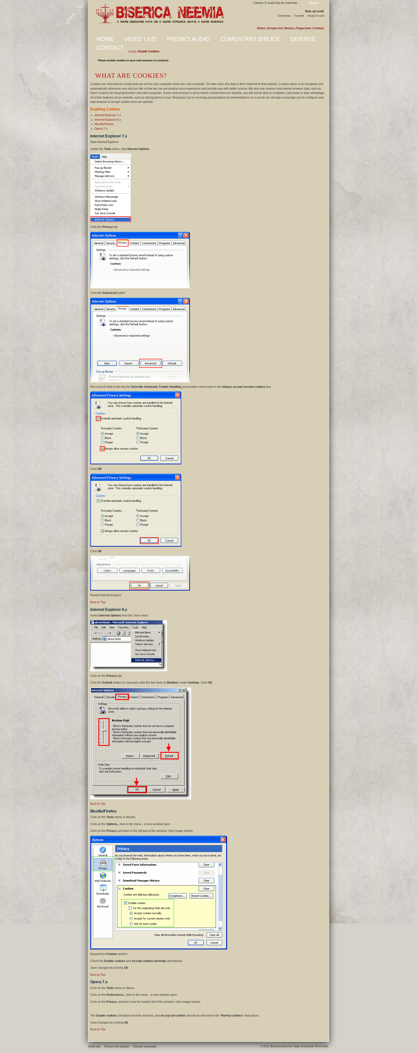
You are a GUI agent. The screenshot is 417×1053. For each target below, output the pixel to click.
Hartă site (94, 1046)
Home (261, 28)
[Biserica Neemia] (159, 13)
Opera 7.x (101, 128)
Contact (318, 28)
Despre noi (274, 28)
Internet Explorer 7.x (108, 115)
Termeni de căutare (116, 1046)
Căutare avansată (144, 1046)
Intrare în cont (316, 15)
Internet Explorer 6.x (108, 119)
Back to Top (97, 602)
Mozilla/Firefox (104, 124)
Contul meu (284, 15)
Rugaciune (303, 28)
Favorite (299, 15)
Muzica (289, 28)
